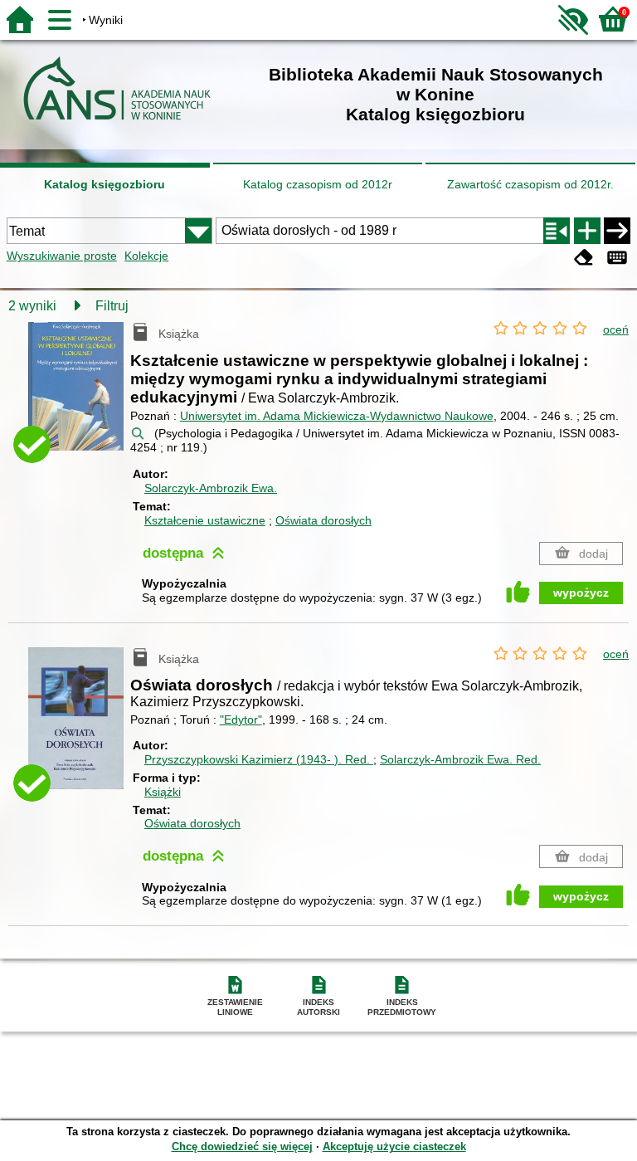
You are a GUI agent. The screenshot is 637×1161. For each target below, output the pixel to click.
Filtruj (112, 306)
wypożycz (581, 592)
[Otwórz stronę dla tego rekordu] (79, 395)
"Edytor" (241, 719)
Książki (162, 791)
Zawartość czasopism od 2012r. (530, 184)
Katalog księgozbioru (104, 184)
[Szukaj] (617, 230)
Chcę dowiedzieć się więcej (242, 1146)
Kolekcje (146, 255)
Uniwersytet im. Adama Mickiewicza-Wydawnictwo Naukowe (337, 415)
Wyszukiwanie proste (62, 255)
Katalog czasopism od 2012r (317, 184)
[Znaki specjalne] (617, 257)
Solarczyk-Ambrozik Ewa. (210, 488)
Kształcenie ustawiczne (204, 520)
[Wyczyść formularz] (584, 257)
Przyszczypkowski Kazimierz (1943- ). (257, 759)
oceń (616, 329)
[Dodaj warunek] (587, 230)
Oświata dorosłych (323, 520)
